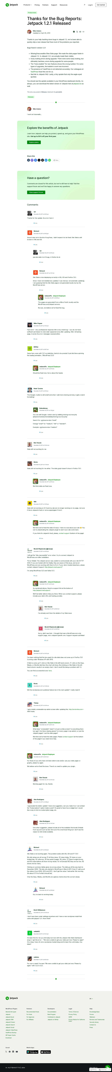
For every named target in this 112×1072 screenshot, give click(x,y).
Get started (101, 5)
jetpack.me (77, 84)
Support (54, 5)
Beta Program (51, 1014)
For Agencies (30, 1017)
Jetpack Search (10, 1025)
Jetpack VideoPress (11, 1030)
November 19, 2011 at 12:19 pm (41, 504)
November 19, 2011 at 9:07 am (41, 349)
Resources (63, 5)
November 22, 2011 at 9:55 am (52, 629)
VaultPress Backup (11, 1032)
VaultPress (34, 72)
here (50, 671)
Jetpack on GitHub (53, 1019)
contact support (64, 533)
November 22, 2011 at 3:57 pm (46, 779)
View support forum (36, 192)
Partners (45, 5)
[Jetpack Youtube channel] (17, 1051)
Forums (92, 1014)
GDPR (70, 1017)
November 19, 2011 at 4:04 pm (41, 551)
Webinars (92, 1017)
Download (8, 1038)
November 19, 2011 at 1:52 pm (46, 410)
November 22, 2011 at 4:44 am (41, 705)
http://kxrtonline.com (76, 709)
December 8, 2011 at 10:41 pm (41, 934)
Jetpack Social (10, 1027)
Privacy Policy (73, 1014)
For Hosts (29, 1014)
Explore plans (34, 142)
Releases (44, 92)
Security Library (94, 1022)
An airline (15, 1067)
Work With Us (93, 1067)
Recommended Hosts (33, 1012)
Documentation (52, 1012)
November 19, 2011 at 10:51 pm (41, 653)
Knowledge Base (94, 1012)
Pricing (37, 5)
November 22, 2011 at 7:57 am (46, 273)
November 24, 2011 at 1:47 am (46, 823)
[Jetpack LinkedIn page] (13, 1051)
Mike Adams (37, 109)
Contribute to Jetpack (54, 1017)
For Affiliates (30, 1019)
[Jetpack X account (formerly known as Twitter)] (6, 1051)
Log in (90, 5)
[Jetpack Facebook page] (9, 1051)
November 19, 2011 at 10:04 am (41, 445)
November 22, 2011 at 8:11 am (46, 724)
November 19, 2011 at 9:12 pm (46, 584)
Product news (32, 12)
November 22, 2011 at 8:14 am (41, 756)
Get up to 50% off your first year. (43, 136)
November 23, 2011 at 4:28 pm (41, 802)
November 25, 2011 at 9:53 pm (41, 850)
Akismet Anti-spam (11, 1012)
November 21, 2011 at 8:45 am (52, 609)
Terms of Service (74, 1012)
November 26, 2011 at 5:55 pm (46, 890)
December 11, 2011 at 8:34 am (41, 959)
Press (91, 1027)
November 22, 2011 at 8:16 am (46, 368)
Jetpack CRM (9, 1019)
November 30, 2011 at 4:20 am (41, 912)
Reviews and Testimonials (97, 1019)
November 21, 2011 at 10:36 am (41, 686)
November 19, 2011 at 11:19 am (41, 464)
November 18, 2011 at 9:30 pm (41, 214)
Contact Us (93, 1025)
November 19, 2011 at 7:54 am (41, 325)
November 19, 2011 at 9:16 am (41, 391)
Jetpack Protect (10, 1022)
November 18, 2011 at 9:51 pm (46, 253)
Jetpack (8, 1014)
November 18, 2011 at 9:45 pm (41, 233)
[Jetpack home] (12, 5)
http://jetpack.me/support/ (53, 567)
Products (26, 5)
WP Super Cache (11, 1035)
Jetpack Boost (10, 1017)
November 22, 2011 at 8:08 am (52, 298)
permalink (59, 92)
